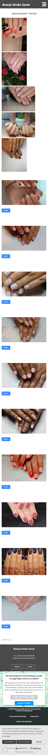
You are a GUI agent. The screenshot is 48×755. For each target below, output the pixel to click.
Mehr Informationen (24, 697)
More (6, 210)
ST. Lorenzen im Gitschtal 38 (24, 656)
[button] (44, 4)
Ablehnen (9, 742)
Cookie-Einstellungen (24, 721)
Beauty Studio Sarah (16, 4)
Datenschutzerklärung (17, 716)
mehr (39, 742)
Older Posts (6, 640)
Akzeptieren (24, 703)
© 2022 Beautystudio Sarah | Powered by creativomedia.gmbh (24, 710)
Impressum (34, 716)
